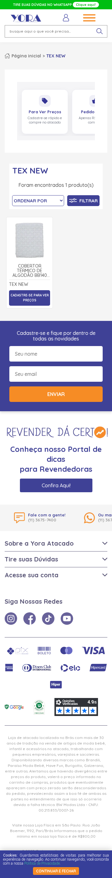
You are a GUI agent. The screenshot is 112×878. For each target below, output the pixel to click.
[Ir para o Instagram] (11, 618)
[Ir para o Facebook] (29, 618)
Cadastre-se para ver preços (30, 297)
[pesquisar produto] (99, 31)
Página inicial (26, 56)
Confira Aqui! (56, 485)
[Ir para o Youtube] (67, 618)
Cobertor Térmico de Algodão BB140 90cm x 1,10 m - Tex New (30, 271)
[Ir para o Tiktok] (48, 618)
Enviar (56, 394)
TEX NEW (55, 56)
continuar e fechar (56, 871)
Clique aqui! (86, 4)
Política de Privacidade (42, 863)
